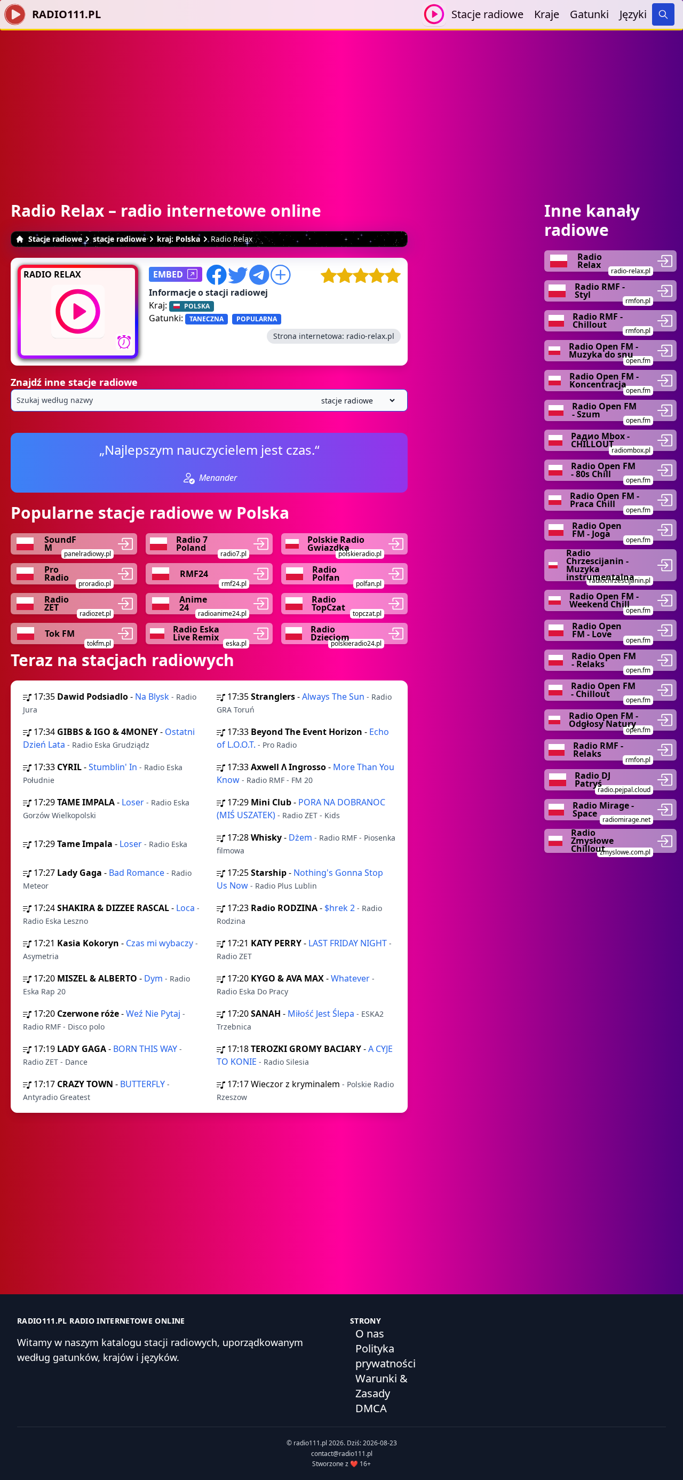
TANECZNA (206, 318)
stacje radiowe (119, 239)
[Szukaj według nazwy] (209, 400)
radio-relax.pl (370, 336)
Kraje (546, 14)
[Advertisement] (341, 105)
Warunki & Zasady (381, 1385)
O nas (369, 1333)
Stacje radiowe (487, 14)
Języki (633, 14)
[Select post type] (356, 400)
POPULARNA (256, 318)
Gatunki (589, 14)
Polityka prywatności (385, 1356)
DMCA (371, 1408)
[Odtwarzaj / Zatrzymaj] (434, 14)
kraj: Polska (178, 239)
